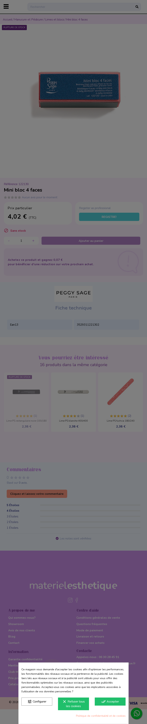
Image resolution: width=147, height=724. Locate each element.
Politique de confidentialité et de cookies (101, 716)
